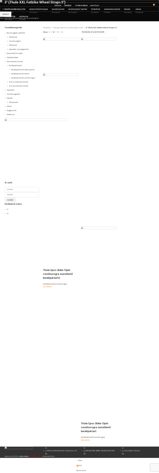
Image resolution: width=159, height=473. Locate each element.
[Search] (149, 5)
